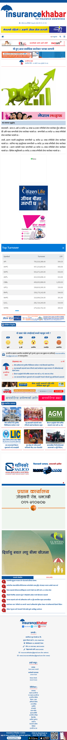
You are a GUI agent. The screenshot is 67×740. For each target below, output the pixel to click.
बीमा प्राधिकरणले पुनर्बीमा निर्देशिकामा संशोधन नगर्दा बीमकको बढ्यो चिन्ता (34, 365)
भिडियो (33, 726)
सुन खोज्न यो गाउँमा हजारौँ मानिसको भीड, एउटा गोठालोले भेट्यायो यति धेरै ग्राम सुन (33, 447)
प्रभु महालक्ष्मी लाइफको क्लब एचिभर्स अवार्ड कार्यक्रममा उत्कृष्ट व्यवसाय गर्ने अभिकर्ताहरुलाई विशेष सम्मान (37, 369)
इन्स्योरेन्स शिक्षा (33, 715)
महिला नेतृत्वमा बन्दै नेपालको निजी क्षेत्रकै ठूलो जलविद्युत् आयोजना (24, 609)
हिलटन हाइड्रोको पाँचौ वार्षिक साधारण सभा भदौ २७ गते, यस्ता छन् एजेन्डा (33, 374)
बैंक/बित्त (33, 717)
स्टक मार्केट (33, 710)
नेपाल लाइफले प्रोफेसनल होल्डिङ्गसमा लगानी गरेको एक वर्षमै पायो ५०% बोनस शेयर (29, 590)
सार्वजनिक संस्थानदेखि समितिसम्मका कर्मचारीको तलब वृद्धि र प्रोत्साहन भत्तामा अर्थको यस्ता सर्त (32, 585)
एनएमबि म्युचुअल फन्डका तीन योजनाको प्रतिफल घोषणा (21, 580)
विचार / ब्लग (33, 699)
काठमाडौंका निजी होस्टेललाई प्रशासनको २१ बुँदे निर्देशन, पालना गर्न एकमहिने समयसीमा (55, 447)
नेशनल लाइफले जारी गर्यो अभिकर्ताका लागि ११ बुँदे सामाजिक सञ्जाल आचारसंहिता (29, 600)
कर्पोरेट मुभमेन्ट (33, 719)
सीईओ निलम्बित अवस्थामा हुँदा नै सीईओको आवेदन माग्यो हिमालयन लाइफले (27, 595)
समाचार (33, 691)
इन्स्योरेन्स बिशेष (33, 697)
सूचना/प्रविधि (33, 713)
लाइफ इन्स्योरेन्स (33, 693)
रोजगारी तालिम (33, 724)
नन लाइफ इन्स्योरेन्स (33, 695)
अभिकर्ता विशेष (33, 702)
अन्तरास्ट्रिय (33, 704)
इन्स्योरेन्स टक (33, 728)
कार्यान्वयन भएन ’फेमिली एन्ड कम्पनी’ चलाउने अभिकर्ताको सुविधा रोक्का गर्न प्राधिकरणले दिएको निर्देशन (34, 604)
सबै (63, 361)
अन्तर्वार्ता (33, 708)
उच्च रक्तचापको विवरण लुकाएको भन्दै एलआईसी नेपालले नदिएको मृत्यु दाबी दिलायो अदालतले (39, 377)
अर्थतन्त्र (33, 722)
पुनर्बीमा (34, 706)
